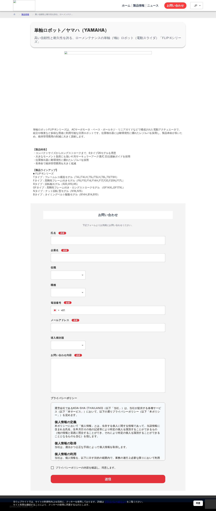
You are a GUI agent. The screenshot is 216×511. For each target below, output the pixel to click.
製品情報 (25, 14)
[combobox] (68, 275)
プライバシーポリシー (116, 501)
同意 (198, 503)
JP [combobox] (195, 5)
